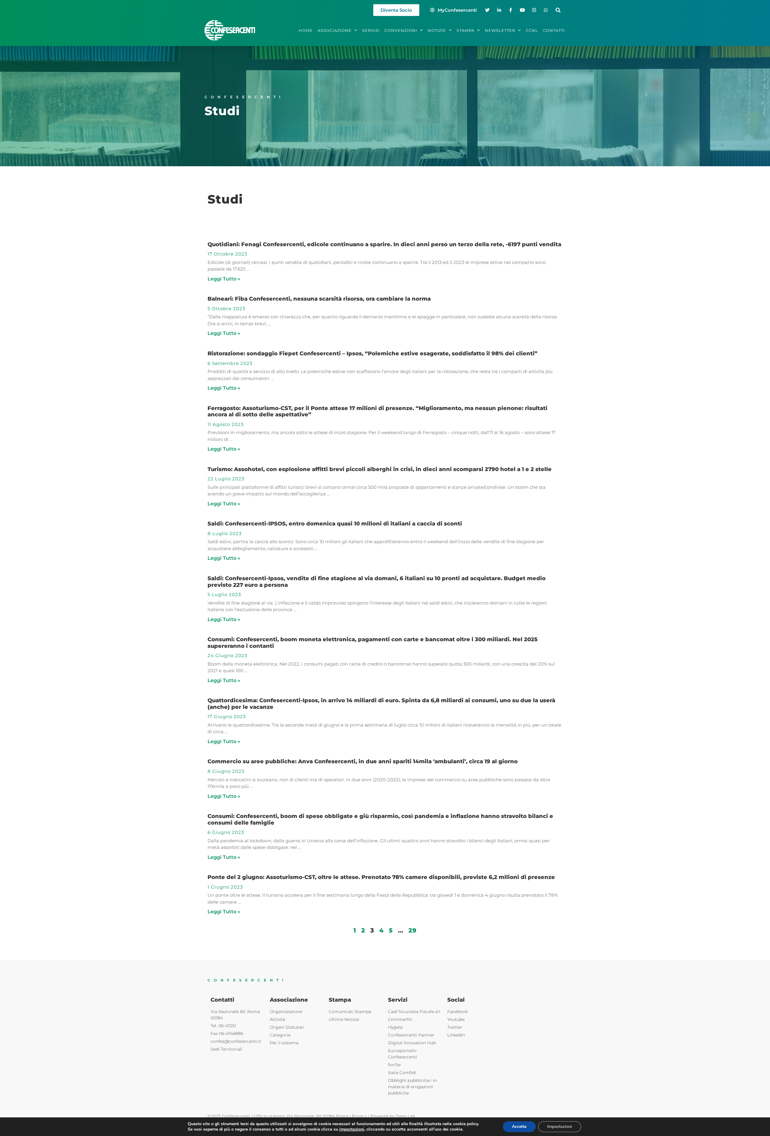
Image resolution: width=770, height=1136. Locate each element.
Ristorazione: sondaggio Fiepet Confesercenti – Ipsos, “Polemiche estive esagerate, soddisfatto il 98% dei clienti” (372, 353)
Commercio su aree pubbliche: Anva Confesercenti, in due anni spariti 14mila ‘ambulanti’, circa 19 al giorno (363, 761)
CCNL (532, 30)
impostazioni (351, 1129)
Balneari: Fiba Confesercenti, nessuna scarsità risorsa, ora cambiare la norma (319, 298)
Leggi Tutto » (224, 279)
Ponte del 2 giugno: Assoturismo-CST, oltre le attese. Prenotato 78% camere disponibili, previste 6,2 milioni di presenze (381, 877)
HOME (306, 30)
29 (412, 930)
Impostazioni (559, 1126)
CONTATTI (554, 30)
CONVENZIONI (400, 30)
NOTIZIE (437, 30)
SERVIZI (371, 30)
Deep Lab (405, 1116)
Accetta (519, 1126)
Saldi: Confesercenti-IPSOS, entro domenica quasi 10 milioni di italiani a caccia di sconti (335, 523)
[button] (558, 10)
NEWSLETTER (500, 30)
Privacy (359, 1116)
